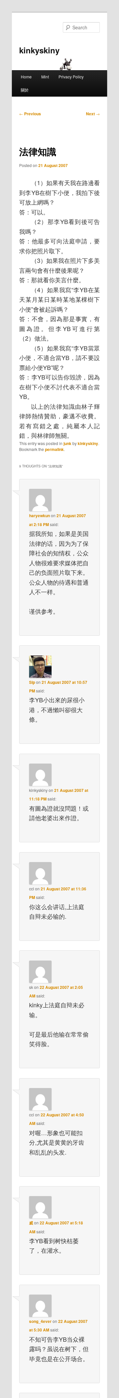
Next (93, 114)
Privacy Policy (71, 76)
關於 (25, 90)
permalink (54, 449)
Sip (32, 682)
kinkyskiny (39, 50)
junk (67, 443)
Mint (45, 76)
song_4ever (40, 1321)
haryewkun (39, 515)
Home (26, 76)
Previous (30, 114)
